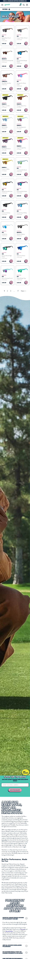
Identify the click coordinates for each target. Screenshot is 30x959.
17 (18, 291)
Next (23, 291)
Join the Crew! (15, 790)
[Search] (23, 5)
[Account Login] (20, 5)
